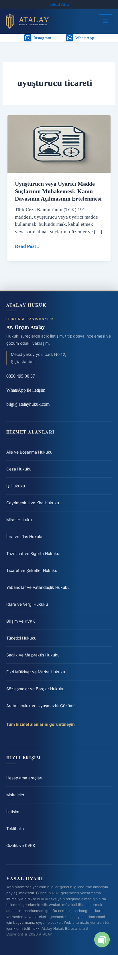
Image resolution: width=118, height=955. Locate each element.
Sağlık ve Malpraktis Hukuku (33, 654)
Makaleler (15, 794)
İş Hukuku (15, 485)
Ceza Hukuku (19, 468)
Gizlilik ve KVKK (20, 845)
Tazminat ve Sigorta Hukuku (32, 553)
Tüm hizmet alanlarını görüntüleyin (40, 724)
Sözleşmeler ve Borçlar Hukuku (35, 688)
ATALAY (34, 19)
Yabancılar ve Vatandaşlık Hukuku (38, 587)
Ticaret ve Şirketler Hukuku (31, 570)
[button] (59, 4)
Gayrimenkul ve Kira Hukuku (32, 502)
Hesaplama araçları (24, 777)
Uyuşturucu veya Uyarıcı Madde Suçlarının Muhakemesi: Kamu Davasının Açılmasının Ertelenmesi (58, 191)
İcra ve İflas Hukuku (25, 536)
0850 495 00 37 (20, 376)
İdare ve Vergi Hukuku (27, 604)
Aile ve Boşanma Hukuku (29, 452)
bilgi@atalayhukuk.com (28, 404)
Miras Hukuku (19, 519)
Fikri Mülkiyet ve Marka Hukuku (35, 671)
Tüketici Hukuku (21, 638)
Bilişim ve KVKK (20, 621)
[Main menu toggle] (106, 21)
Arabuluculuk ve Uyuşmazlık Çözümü (41, 705)
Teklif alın (15, 828)
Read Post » (27, 246)
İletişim (12, 811)
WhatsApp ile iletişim (25, 390)
